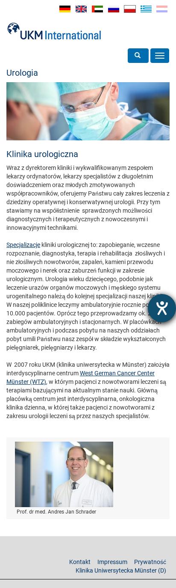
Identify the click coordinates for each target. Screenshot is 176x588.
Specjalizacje (23, 244)
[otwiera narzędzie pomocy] (162, 308)
